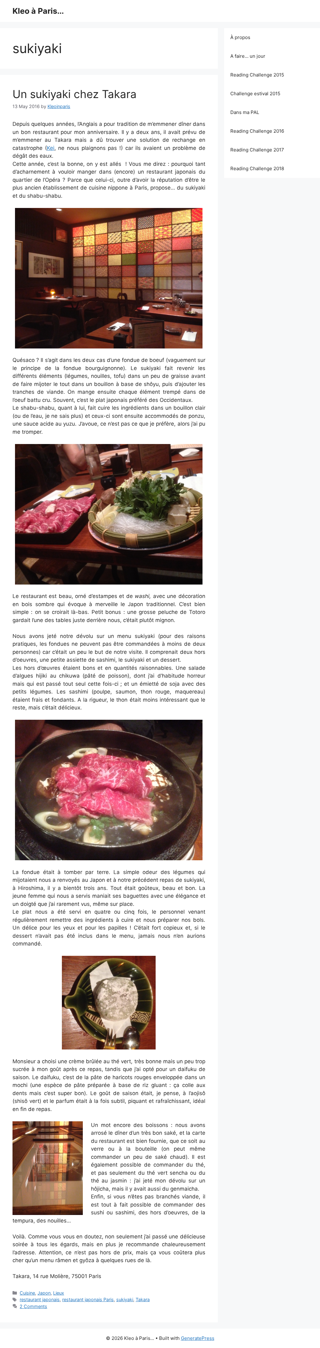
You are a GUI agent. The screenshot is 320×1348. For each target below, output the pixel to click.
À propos (240, 37)
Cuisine (27, 1293)
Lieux (58, 1293)
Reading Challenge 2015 (257, 75)
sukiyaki (124, 1299)
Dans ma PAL (244, 112)
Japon (44, 1293)
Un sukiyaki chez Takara (74, 94)
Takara (143, 1299)
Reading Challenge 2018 (257, 168)
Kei (50, 148)
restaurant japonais (40, 1299)
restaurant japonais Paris (88, 1299)
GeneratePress (197, 1338)
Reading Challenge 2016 (257, 131)
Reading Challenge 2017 (257, 150)
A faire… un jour (247, 56)
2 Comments (33, 1306)
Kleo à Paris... (38, 11)
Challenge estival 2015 (255, 93)
